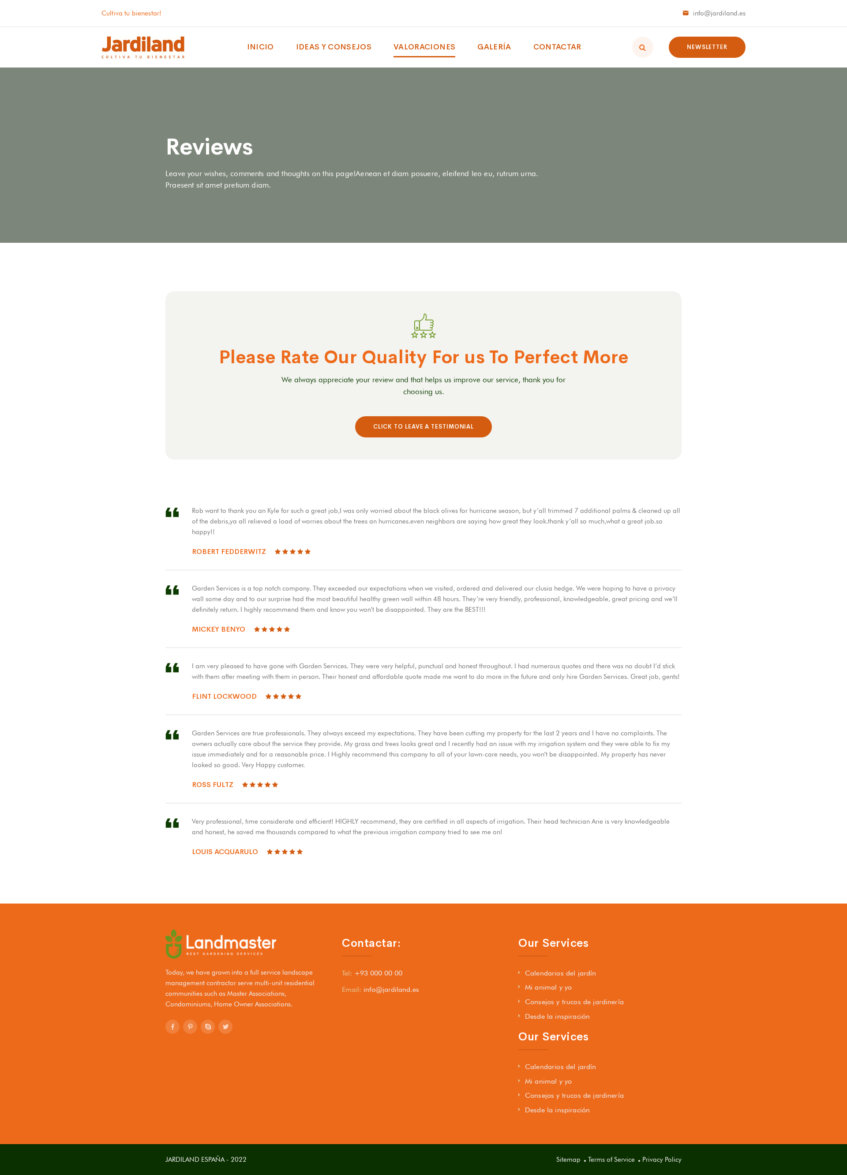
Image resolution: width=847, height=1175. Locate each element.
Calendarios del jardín (560, 973)
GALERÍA (494, 47)
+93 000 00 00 (378, 973)
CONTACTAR (557, 47)
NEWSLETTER (707, 47)
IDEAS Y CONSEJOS (333, 47)
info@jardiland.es (719, 13)
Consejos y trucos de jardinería (574, 1002)
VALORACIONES (424, 47)
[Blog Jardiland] (143, 47)
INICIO (260, 47)
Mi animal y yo (548, 987)
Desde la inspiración (557, 1016)
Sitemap (568, 1160)
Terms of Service (611, 1160)
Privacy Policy (662, 1160)
